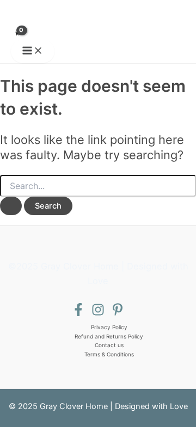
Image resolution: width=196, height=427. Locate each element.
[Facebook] (78, 313)
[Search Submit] (11, 206)
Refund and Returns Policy (109, 336)
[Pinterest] (117, 313)
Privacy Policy (109, 327)
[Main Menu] (32, 51)
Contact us (109, 345)
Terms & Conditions (109, 354)
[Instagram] (98, 313)
